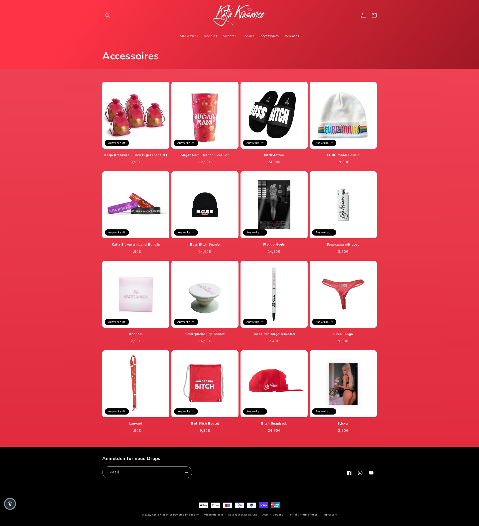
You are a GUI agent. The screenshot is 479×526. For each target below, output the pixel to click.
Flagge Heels (274, 245)
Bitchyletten (274, 155)
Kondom (136, 334)
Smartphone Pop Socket (205, 334)
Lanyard (135, 424)
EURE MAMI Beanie (343, 155)
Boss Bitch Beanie (205, 245)
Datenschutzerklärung (243, 514)
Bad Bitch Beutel (205, 424)
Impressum (330, 514)
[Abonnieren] (186, 472)
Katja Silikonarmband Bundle (136, 245)
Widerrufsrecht (213, 514)
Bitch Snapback (274, 424)
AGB (265, 514)
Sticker (343, 424)
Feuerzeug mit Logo (343, 245)
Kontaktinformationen (303, 514)
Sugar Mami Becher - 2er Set (205, 155)
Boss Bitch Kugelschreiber (274, 334)
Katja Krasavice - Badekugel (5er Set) (135, 155)
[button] (107, 15)
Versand (278, 514)
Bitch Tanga (343, 334)
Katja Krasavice (162, 514)
